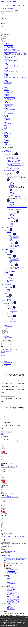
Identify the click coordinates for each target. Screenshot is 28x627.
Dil (1, 332)
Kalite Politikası (11, 609)
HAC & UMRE (8, 133)
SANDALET (7, 94)
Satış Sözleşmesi (11, 589)
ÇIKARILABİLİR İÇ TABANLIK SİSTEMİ (15, 53)
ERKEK (6, 63)
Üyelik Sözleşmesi (11, 587)
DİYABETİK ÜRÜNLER (10, 52)
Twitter (13, 571)
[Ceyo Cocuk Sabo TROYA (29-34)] (3, 476)
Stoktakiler (5, 436)
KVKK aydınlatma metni (8, 551)
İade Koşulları (10, 590)
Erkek (5, 85)
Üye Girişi (6, 336)
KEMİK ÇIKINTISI (9, 46)
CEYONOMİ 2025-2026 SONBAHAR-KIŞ (15, 77)
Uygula (9, 432)
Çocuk (5, 87)
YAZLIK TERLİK (8, 91)
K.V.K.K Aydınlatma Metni (13, 602)
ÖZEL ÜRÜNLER (8, 45)
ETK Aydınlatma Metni (12, 600)
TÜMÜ (2, 433)
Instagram (15, 569)
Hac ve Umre (10, 582)
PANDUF (6, 122)
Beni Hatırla (5, 349)
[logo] (14, 8)
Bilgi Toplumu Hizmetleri (13, 599)
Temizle (4, 432)
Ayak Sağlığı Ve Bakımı (13, 592)
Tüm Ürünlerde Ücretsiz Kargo (8, 1)
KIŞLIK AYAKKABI (9, 98)
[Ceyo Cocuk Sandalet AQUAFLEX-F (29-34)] (3, 506)
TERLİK (6, 90)
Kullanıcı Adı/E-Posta (6, 340)
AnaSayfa (3, 5)
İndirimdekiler (5, 438)
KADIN (6, 61)
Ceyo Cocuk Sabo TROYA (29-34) (9, 497)
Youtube (14, 573)
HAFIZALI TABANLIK (10, 49)
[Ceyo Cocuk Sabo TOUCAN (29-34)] (3, 446)
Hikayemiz (21, 5)
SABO (5, 129)
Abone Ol (3, 549)
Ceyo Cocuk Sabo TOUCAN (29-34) (10, 466)
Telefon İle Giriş (8, 337)
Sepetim (9, 606)
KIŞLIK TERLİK (8, 92)
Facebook (15, 572)
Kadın (5, 84)
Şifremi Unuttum (13, 349)
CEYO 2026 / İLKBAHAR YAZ (12, 60)
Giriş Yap (3, 351)
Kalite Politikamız (14, 5)
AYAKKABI (7, 95)
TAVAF (6, 139)
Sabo (8, 580)
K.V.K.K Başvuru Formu (13, 597)
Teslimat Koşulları (11, 593)
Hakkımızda (10, 607)
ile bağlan (3, 352)
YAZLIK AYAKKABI (9, 97)
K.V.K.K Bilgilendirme (12, 595)
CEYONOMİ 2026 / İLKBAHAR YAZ (14, 66)
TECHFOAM (7, 83)
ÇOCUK (6, 64)
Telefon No (3, 343)
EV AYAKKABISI (8, 99)
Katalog (9, 585)
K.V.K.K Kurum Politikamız (14, 596)
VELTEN (6, 43)
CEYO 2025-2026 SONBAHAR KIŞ (13, 71)
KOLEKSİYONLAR (9, 57)
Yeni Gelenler (5, 439)
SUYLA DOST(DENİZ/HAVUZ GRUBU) (15, 54)
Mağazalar (13, 558)
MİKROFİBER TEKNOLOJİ (11, 50)
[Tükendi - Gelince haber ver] (2, 516)
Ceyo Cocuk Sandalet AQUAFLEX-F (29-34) (12, 536)
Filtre (3, 435)
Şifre (2, 346)
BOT (5, 112)
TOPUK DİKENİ (8, 47)
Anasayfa (6, 361)
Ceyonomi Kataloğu (12, 583)
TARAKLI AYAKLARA (10, 56)
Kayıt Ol (8, 351)
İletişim (7, 5)
